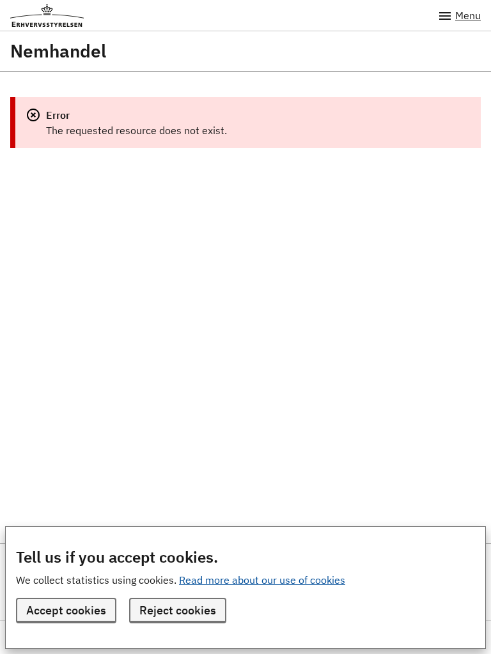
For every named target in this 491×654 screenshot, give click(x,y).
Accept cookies (66, 610)
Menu (468, 15)
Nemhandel (58, 51)
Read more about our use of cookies (262, 580)
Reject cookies (177, 610)
